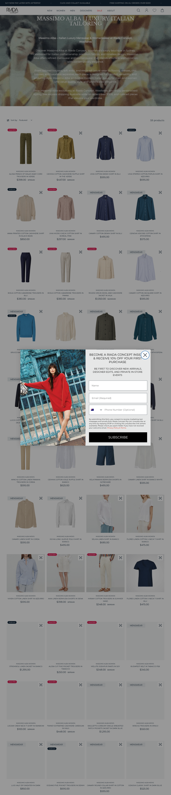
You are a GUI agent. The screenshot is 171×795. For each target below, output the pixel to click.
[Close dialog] (145, 355)
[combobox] (96, 410)
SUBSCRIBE (118, 437)
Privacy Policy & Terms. (116, 428)
